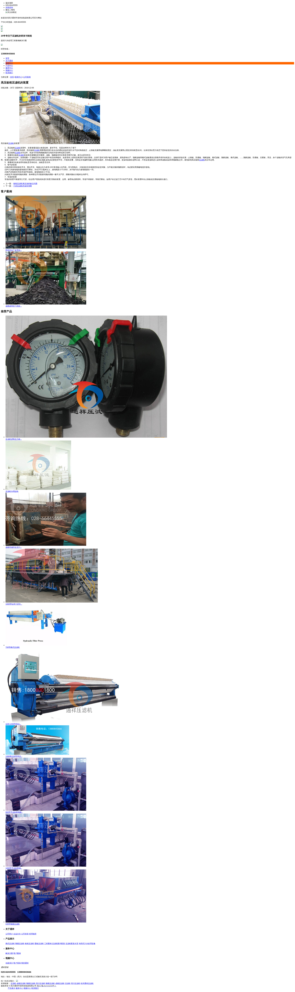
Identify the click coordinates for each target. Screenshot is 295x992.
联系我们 (9, 73)
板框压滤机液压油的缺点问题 (25, 184)
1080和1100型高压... (14, 756)
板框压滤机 (29, 944)
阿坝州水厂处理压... (14, 250)
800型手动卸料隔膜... (14, 812)
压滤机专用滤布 (12, 491)
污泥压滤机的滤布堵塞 (22, 186)
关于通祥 (9, 61)
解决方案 (9, 953)
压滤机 (11, 143)
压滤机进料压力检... (14, 439)
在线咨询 (9, 7)
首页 (7, 58)
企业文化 (17, 934)
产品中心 (9, 66)
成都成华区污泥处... (14, 306)
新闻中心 (9, 63)
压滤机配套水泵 (71, 944)
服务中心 (9, 68)
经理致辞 (32, 934)
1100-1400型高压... (13, 724)
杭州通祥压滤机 (87, 983)
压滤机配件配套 (58, 944)
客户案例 (17, 953)
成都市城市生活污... (14, 547)
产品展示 (11, 988)
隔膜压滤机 (19, 944)
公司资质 (25, 934)
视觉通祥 (25, 963)
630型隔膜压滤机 (13, 924)
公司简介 (9, 934)
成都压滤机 (21, 983)
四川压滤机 (40, 983)
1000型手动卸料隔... (14, 868)
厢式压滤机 (10, 944)
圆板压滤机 (39, 944)
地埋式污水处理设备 (87, 944)
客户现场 (17, 963)
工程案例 (48, 944)
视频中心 (9, 70)
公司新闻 (27, 77)
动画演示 (9, 963)
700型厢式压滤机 (13, 647)
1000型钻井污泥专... (14, 604)
